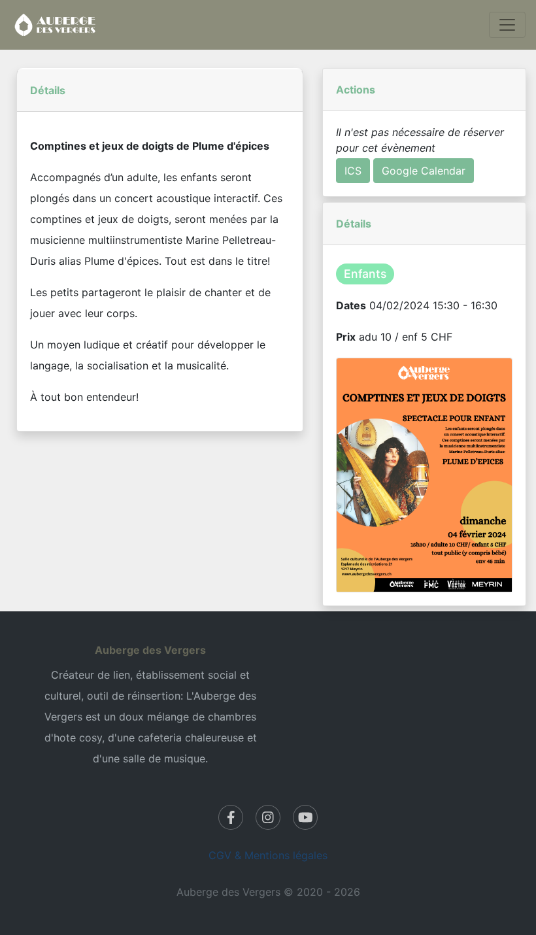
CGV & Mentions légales (268, 855)
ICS (352, 170)
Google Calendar (423, 170)
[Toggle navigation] (507, 25)
